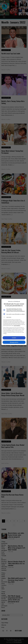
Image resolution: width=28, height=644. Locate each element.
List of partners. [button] (17, 325)
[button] (14, 317)
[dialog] (14, 322)
